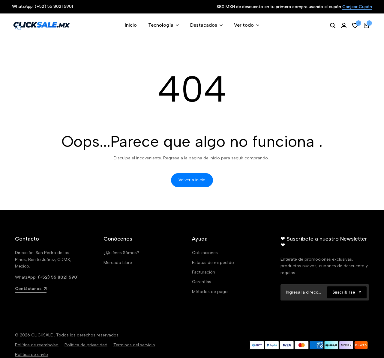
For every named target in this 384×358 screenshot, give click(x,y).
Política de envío (31, 354)
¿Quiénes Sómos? (121, 252)
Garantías (201, 281)
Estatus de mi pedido (213, 262)
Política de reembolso (36, 345)
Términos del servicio (134, 345)
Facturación (203, 272)
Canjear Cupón (357, 7)
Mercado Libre (118, 262)
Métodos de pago (210, 291)
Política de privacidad (85, 345)
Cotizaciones (205, 252)
